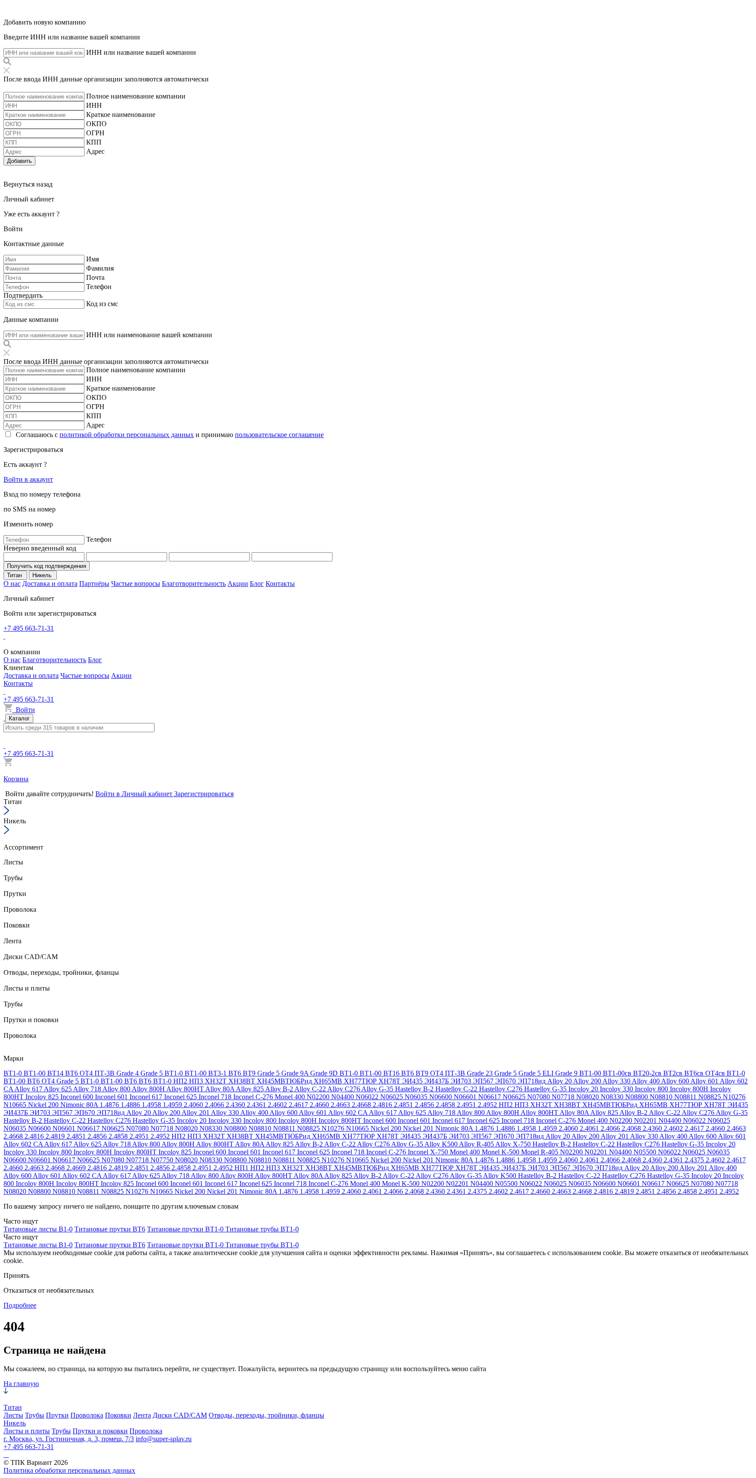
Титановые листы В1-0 (38, 1229)
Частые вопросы (135, 583)
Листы (13, 1415)
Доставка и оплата (49, 583)
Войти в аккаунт (28, 479)
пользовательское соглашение (279, 434)
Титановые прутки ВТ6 (109, 1229)
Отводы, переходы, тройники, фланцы (266, 1415)
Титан (13, 1407)
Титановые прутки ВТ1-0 (186, 1229)
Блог (257, 583)
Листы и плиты (27, 1431)
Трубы (34, 1415)
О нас (12, 583)
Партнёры (94, 583)
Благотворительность (194, 583)
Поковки (118, 1415)
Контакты (280, 583)
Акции (238, 583)
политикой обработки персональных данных (127, 434)
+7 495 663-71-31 (29, 628)
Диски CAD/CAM (180, 1415)
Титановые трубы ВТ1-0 (262, 1229)
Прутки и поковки (100, 1431)
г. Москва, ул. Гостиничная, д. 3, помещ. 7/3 (69, 1439)
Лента (142, 1415)
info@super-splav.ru (164, 1439)
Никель (15, 1423)
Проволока (86, 1415)
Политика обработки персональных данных (69, 1470)
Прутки (57, 1415)
